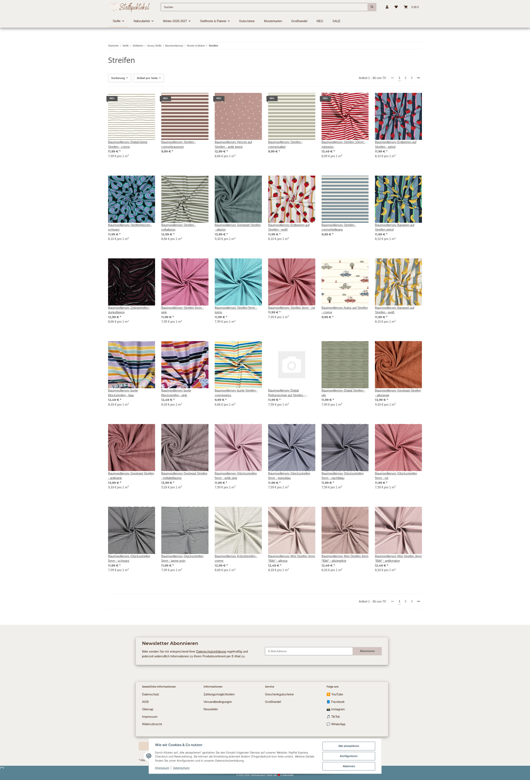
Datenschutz (181, 767)
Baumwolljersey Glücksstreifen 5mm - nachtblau (343, 476)
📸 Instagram (335, 709)
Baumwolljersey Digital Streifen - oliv (343, 393)
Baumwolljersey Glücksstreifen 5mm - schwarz (129, 558)
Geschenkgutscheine (279, 694)
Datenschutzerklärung (211, 651)
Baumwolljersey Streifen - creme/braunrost (178, 144)
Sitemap (147, 709)
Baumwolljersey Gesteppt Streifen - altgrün (238, 227)
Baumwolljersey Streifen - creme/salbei (285, 144)
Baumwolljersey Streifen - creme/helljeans (339, 227)
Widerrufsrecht (152, 724)
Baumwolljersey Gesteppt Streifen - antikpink (131, 476)
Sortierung (118, 78)
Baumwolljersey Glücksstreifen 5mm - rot (396, 476)
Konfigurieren (349, 756)
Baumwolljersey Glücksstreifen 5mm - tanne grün (182, 558)
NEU (320, 21)
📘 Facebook (335, 701)
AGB (145, 701)
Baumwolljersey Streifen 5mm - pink (182, 310)
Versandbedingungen (218, 701)
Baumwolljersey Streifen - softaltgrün (178, 227)
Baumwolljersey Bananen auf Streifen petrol (394, 227)
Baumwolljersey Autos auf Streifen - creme (345, 310)
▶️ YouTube (334, 694)
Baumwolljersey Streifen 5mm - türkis (236, 310)
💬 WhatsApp (335, 724)
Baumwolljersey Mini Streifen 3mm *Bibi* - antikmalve (398, 558)
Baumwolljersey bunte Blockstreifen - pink (176, 393)
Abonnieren (367, 651)
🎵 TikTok (333, 716)
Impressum (162, 767)
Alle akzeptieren (348, 746)
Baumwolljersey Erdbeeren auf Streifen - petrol (395, 144)
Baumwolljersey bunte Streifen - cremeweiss (236, 393)
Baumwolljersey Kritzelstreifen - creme (236, 558)
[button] (387, 7)
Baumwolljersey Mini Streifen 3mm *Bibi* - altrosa (291, 558)
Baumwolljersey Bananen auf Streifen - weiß (394, 310)
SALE (336, 21)
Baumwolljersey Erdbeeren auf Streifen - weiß (289, 227)
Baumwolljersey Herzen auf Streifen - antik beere (233, 144)
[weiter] (418, 78)
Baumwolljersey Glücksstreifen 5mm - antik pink (236, 476)
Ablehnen (349, 766)
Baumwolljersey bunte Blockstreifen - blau (123, 393)
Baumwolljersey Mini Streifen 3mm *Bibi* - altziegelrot (345, 558)
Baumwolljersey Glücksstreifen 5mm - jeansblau (289, 476)
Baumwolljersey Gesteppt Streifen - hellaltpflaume (184, 476)
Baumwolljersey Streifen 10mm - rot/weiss (344, 144)
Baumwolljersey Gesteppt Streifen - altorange (398, 393)
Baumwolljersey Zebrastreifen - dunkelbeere (129, 310)
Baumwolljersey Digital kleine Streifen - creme (127, 144)
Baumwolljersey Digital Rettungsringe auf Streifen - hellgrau (286, 393)
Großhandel (273, 701)
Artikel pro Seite (147, 78)
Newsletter (211, 709)
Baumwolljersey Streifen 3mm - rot (291, 307)
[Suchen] (371, 7)
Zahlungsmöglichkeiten (219, 694)
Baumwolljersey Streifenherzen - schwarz (130, 227)
